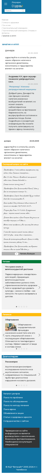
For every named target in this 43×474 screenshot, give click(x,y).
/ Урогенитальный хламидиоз (14, 28)
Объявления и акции (13, 413)
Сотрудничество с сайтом (16, 421)
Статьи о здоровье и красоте (17, 417)
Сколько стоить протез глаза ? (13, 184)
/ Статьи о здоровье (10, 23)
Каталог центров (11, 394)
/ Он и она (6, 25)
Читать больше (27, 254)
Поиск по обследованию (15, 401)
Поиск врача (9, 409)
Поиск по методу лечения (16, 405)
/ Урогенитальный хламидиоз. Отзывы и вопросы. (19, 32)
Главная (5, 20)
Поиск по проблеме (13, 397)
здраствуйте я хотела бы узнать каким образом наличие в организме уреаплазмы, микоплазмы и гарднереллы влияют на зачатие (19, 152)
